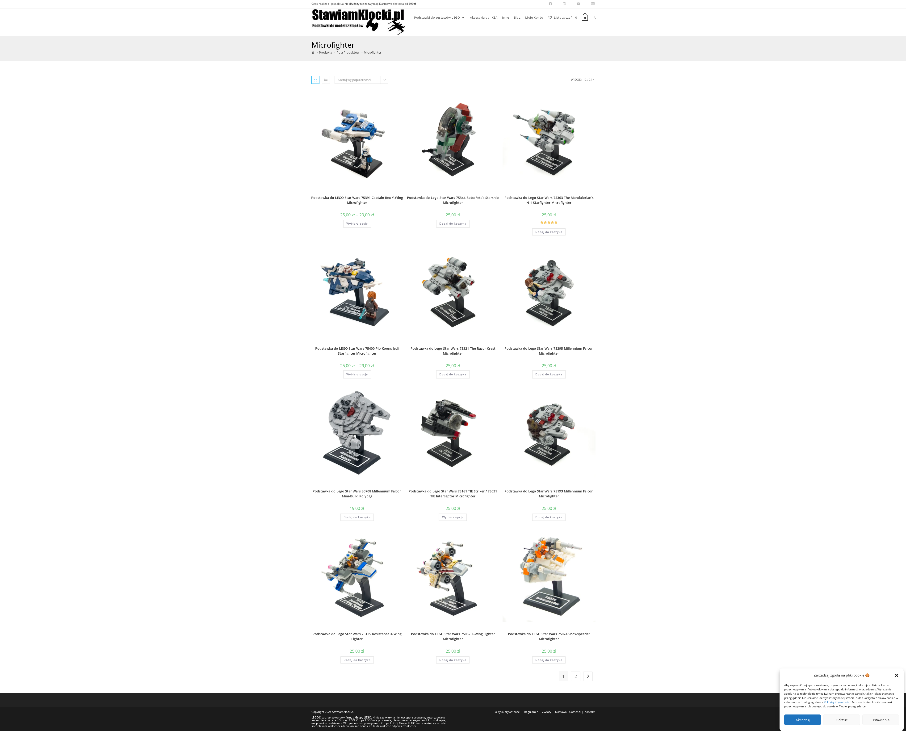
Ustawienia (880, 720)
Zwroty (546, 712)
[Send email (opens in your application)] (590, 3)
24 (590, 80)
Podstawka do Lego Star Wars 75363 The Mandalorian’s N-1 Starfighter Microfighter (549, 200)
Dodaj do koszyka (452, 224)
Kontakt (590, 712)
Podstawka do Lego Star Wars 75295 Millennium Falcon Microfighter (548, 351)
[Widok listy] (326, 80)
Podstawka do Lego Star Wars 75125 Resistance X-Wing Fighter (357, 636)
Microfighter (372, 52)
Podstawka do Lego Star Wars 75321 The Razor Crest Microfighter (453, 351)
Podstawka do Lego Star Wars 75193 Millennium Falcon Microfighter (548, 493)
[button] (896, 675)
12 (585, 80)
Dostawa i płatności (568, 712)
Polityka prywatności (507, 712)
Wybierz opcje (357, 224)
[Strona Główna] (313, 52)
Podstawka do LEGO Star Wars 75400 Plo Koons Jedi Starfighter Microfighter (357, 351)
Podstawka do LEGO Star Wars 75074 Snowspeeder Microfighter (549, 636)
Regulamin (531, 712)
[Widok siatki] (315, 80)
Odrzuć (841, 720)
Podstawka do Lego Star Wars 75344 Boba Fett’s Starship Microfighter (453, 200)
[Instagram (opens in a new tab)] (564, 3)
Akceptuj (803, 720)
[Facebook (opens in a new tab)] (550, 3)
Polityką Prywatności (837, 702)
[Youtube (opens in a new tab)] (578, 3)
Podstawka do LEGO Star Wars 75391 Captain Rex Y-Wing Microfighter (357, 200)
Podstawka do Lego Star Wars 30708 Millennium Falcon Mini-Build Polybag (357, 493)
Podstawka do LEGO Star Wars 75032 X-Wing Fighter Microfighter (453, 636)
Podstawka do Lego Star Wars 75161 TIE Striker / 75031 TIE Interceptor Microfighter (453, 493)
